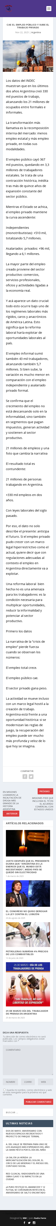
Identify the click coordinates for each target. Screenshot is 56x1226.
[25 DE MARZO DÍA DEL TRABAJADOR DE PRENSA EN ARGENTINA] (28, 984)
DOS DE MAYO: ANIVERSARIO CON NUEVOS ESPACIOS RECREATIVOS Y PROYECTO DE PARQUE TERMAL (24, 1133)
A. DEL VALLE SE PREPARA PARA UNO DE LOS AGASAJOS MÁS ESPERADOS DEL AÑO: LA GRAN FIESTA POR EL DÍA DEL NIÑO (28, 1147)
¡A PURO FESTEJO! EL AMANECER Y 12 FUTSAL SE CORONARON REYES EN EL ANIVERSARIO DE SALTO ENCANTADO (25, 1190)
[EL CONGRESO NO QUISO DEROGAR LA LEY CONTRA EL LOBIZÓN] (28, 893)
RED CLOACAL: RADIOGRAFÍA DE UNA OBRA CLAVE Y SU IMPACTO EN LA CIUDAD (25, 1176)
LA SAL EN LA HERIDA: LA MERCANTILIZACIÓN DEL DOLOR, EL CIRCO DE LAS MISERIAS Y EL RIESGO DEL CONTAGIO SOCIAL (27, 1161)
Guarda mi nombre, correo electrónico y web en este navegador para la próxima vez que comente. (27, 1092)
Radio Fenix (40, 1218)
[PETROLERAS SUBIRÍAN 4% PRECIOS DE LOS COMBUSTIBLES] (28, 934)
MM (25, 1218)
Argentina (36, 32)
